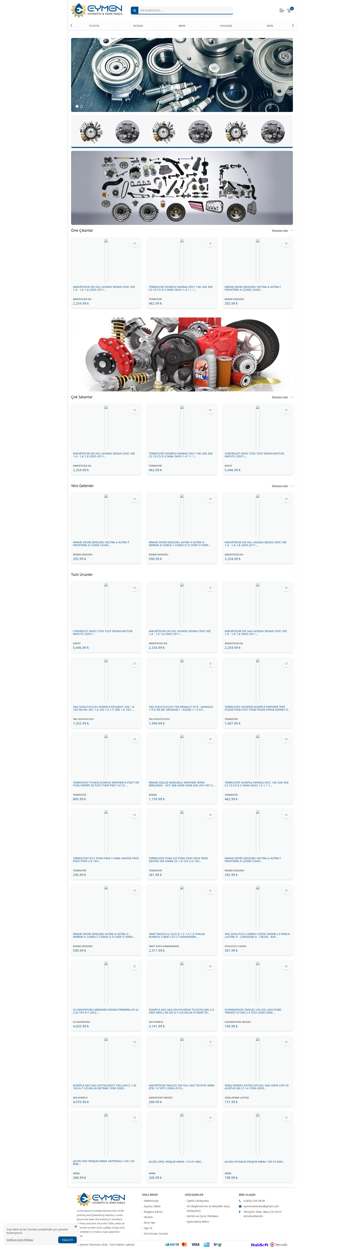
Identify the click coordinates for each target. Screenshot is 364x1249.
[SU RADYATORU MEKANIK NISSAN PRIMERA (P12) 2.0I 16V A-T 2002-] (106, 983)
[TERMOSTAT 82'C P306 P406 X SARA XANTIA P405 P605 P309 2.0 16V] (106, 832)
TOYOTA (94, 26)
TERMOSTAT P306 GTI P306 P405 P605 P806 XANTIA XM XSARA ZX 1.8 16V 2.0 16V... (178, 859)
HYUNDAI (226, 26)
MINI (270, 26)
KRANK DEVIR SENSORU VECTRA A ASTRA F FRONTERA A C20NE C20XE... (253, 288)
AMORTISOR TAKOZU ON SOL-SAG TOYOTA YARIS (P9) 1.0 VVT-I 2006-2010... (181, 1087)
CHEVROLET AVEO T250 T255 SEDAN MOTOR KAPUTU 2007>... (254, 455)
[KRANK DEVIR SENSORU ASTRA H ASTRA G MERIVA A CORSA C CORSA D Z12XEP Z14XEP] (182, 516)
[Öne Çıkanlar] (91, 132)
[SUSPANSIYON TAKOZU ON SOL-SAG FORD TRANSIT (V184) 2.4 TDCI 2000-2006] (258, 983)
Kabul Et (67, 1240)
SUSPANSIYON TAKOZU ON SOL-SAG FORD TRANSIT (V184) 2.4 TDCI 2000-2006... (253, 1011)
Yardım (148, 1217)
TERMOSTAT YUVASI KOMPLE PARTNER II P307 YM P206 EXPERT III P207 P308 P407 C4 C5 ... (106, 784)
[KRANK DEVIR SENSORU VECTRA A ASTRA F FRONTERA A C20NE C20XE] (258, 261)
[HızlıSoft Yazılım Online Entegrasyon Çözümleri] (259, 1244)
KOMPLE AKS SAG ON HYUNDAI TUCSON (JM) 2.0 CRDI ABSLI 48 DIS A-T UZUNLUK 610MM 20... (181, 1011)
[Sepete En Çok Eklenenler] (236, 132)
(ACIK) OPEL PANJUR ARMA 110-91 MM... (176, 1161)
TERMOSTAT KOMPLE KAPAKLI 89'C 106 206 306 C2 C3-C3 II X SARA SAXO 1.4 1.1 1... (181, 288)
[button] (293, 25)
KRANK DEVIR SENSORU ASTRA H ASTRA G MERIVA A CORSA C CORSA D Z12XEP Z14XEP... (179, 544)
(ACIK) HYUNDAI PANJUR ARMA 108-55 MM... (255, 1161)
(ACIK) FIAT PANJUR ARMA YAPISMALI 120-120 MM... (103, 1162)
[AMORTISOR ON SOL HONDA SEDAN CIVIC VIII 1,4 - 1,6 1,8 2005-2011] (106, 261)
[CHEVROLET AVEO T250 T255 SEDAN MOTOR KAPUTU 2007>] (258, 427)
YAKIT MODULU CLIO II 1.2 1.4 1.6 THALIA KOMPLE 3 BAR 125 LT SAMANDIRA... (177, 935)
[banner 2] (182, 188)
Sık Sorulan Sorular (156, 1233)
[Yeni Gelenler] (164, 132)
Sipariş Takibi (152, 1206)
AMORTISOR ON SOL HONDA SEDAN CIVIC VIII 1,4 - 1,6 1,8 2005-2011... (104, 288)
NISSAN (138, 26)
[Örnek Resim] (182, 75)
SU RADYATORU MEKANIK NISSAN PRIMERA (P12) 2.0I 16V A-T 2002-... (105, 1011)
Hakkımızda (151, 1201)
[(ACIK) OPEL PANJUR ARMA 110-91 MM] (182, 1135)
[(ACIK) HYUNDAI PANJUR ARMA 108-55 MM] (258, 1135)
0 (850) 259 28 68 (254, 1201)
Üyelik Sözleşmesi (198, 1201)
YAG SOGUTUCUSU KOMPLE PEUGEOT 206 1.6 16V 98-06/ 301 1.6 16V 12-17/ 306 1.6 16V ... (103, 708)
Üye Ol (148, 1228)
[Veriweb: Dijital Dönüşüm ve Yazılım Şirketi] (278, 1244)
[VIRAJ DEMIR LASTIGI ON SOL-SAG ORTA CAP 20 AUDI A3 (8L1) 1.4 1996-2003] (258, 1059)
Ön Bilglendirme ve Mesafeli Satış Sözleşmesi (208, 1208)
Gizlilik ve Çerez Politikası (203, 1216)
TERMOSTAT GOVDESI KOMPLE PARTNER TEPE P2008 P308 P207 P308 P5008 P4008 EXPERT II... (257, 708)
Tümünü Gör (280, 230)
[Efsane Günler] (273, 132)
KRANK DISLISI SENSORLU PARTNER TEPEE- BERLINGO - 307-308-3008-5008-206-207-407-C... (182, 784)
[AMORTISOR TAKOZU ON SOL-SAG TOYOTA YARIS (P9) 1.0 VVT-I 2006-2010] (182, 1059)
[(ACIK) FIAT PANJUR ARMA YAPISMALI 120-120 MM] (106, 1135)
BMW (182, 26)
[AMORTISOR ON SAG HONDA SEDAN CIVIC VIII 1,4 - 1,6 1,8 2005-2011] (258, 605)
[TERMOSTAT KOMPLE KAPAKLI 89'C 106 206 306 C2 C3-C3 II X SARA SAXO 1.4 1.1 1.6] (182, 261)
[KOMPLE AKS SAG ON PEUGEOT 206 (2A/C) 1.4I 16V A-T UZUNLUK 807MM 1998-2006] (106, 1059)
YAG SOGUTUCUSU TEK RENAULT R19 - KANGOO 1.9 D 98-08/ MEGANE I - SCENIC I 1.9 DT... (181, 708)
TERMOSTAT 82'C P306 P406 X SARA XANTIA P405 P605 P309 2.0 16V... (106, 859)
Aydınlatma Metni (198, 1221)
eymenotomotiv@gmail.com (261, 1206)
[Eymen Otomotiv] (101, 1199)
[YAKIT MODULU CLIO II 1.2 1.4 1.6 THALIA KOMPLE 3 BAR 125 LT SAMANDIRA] (182, 908)
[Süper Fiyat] (200, 132)
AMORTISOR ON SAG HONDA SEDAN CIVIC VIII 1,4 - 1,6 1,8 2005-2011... (256, 632)
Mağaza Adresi (153, 1212)
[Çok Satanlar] (127, 132)
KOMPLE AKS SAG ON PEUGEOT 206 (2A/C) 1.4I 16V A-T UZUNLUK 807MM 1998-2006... (104, 1087)
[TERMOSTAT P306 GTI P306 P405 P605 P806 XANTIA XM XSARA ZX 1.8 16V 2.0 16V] (182, 832)
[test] (182, 354)
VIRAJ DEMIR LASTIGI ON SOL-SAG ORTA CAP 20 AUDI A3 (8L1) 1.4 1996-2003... (257, 1087)
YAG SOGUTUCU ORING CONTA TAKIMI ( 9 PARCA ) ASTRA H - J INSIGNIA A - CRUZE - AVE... (257, 935)
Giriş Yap (149, 1222)
